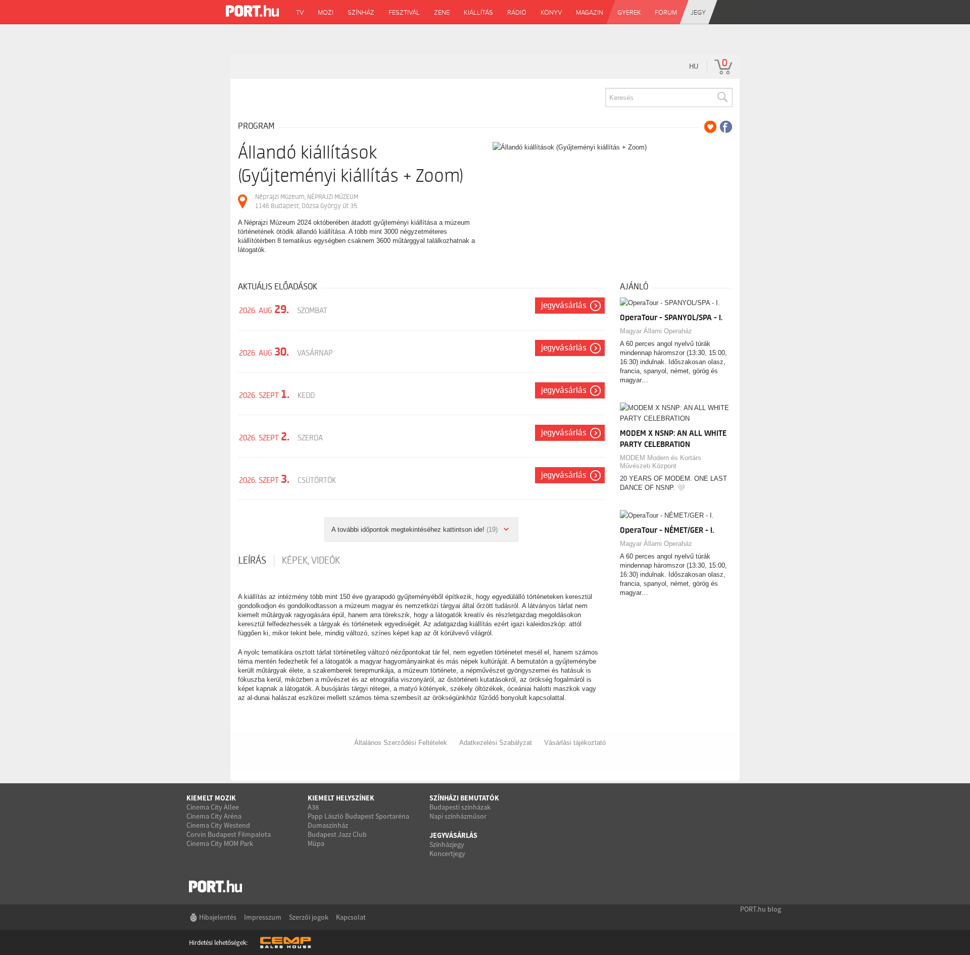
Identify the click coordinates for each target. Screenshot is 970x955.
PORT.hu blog (760, 909)
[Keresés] (722, 97)
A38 (313, 807)
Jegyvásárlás (564, 305)
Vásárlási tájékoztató (575, 742)
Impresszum (262, 917)
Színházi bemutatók (464, 797)
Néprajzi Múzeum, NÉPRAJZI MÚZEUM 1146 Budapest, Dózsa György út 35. (306, 201)
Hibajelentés (217, 917)
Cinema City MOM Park (219, 843)
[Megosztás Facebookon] (726, 127)
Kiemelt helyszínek (341, 797)
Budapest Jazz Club (337, 834)
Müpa (316, 843)
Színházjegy (446, 844)
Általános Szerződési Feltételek (400, 742)
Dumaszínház (328, 825)
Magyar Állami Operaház (656, 331)
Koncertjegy (447, 853)
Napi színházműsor (458, 816)
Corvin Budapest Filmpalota (228, 834)
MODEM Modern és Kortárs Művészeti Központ (660, 462)
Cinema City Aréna (213, 816)
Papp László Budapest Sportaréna (358, 816)
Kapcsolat (351, 917)
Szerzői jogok (308, 917)
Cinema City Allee (212, 807)
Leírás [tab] (252, 560)
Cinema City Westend (218, 825)
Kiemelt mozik (211, 797)
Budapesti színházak (460, 807)
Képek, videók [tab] (311, 560)
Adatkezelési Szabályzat (495, 742)
